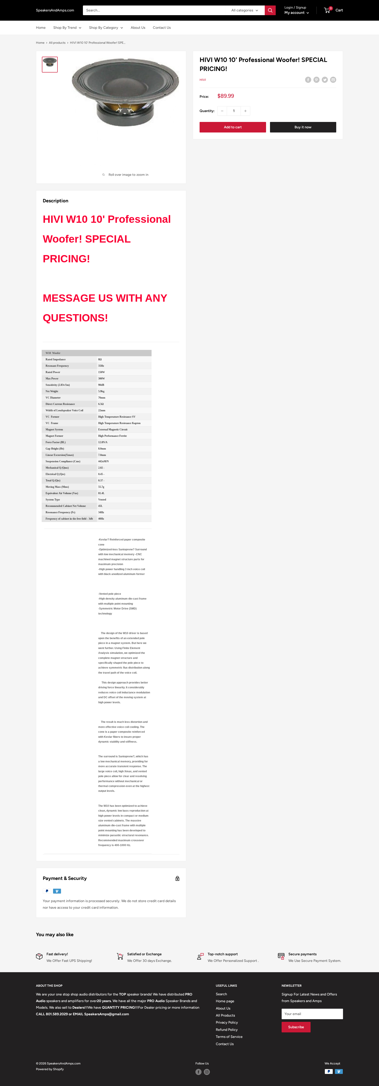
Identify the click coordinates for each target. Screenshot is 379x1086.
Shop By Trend (65, 27)
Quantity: (207, 111)
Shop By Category (103, 27)
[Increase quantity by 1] (245, 111)
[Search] (270, 10)
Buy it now (303, 127)
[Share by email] (333, 79)
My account (295, 12)
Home (41, 27)
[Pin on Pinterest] (316, 79)
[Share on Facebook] (308, 79)
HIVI (203, 80)
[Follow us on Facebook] (198, 1072)
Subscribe (296, 1027)
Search (221, 994)
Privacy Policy (227, 1022)
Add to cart (233, 127)
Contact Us (162, 27)
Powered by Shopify (50, 1069)
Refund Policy (227, 1030)
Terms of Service (229, 1037)
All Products (225, 1015)
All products (57, 43)
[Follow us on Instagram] (207, 1072)
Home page (225, 1001)
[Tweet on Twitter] (325, 79)
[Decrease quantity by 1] (222, 111)
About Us (138, 27)
